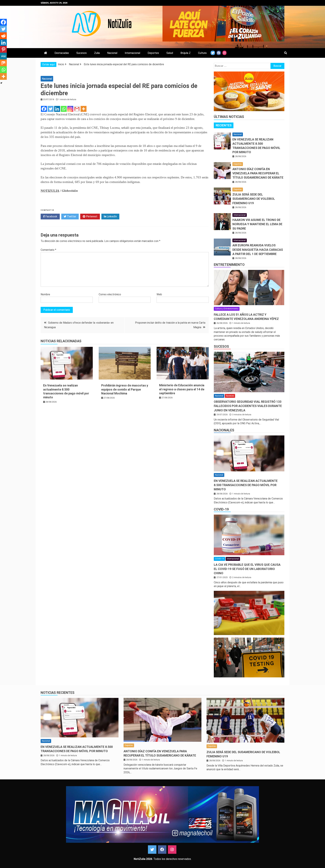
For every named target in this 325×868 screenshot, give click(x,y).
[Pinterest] (3, 49)
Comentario (48, 249)
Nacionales (224, 430)
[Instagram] (70, 109)
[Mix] (3, 62)
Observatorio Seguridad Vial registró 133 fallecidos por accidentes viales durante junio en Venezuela (248, 406)
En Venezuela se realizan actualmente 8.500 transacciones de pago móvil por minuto (246, 485)
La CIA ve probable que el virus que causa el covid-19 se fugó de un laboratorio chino (247, 569)
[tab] (223, 125)
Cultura (202, 53)
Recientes (224, 125)
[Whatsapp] (64, 109)
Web (159, 294)
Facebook (51, 216)
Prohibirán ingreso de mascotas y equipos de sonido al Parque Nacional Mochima (124, 389)
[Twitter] (50, 109)
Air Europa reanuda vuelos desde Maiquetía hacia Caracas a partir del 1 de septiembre (257, 249)
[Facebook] (44, 109)
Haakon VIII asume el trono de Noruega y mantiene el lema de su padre (257, 224)
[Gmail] (77, 109)
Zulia (97, 53)
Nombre (45, 294)
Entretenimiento (229, 265)
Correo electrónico (110, 294)
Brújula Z (185, 53)
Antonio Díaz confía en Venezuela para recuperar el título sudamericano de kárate (257, 173)
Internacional (132, 53)
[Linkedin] (57, 109)
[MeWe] (3, 56)
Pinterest (91, 216)
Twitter (71, 216)
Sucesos (81, 53)
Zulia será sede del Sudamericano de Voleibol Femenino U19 (253, 199)
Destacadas (62, 53)
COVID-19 (221, 509)
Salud (169, 53)
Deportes (153, 53)
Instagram (172, 849)
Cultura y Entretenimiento (226, 309)
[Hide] (1, 83)
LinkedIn (111, 216)
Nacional (112, 53)
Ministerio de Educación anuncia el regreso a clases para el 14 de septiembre (181, 389)
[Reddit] (3, 35)
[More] (83, 109)
